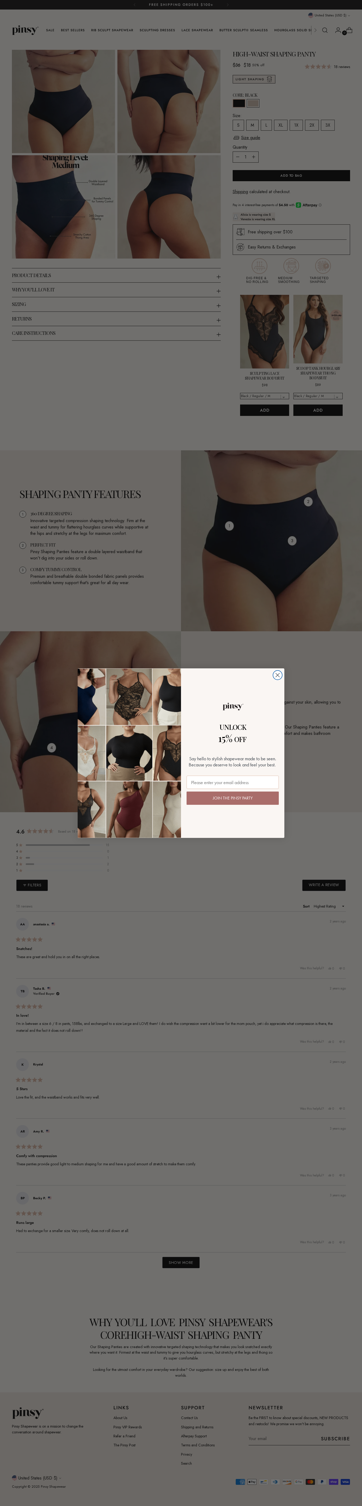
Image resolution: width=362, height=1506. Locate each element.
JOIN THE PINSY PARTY (233, 798)
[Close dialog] (277, 675)
